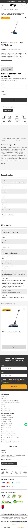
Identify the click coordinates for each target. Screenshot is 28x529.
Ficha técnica (18, 139)
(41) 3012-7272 (6, 459)
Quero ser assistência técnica (8, 435)
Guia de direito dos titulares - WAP (10, 437)
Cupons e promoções (6, 427)
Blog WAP (3, 398)
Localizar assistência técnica (8, 433)
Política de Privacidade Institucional (10, 400)
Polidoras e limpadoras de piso (12, 13)
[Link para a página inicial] (2, 13)
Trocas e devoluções (6, 423)
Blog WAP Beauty (5, 408)
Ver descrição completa (6, 60)
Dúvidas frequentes (6, 415)
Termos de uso (11, 381)
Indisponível (14, 347)
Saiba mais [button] (14, 524)
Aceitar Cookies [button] (21, 527)
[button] (14, 29)
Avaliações (23, 138)
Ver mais (3, 163)
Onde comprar (5, 429)
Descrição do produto (4, 139)
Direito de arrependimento (8, 431)
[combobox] (14, 9)
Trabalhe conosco (5, 406)
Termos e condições (6, 419)
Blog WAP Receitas (6, 410)
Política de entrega (6, 421)
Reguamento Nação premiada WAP (10, 442)
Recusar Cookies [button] (7, 527)
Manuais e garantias (6, 425)
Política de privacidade (7, 417)
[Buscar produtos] (25, 9)
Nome (2, 84)
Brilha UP (22, 13)
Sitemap (3, 404)
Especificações (11, 138)
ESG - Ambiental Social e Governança (10, 402)
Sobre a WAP (4, 396)
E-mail (2, 91)
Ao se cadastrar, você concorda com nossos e (14, 381)
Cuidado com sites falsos (7, 439)
